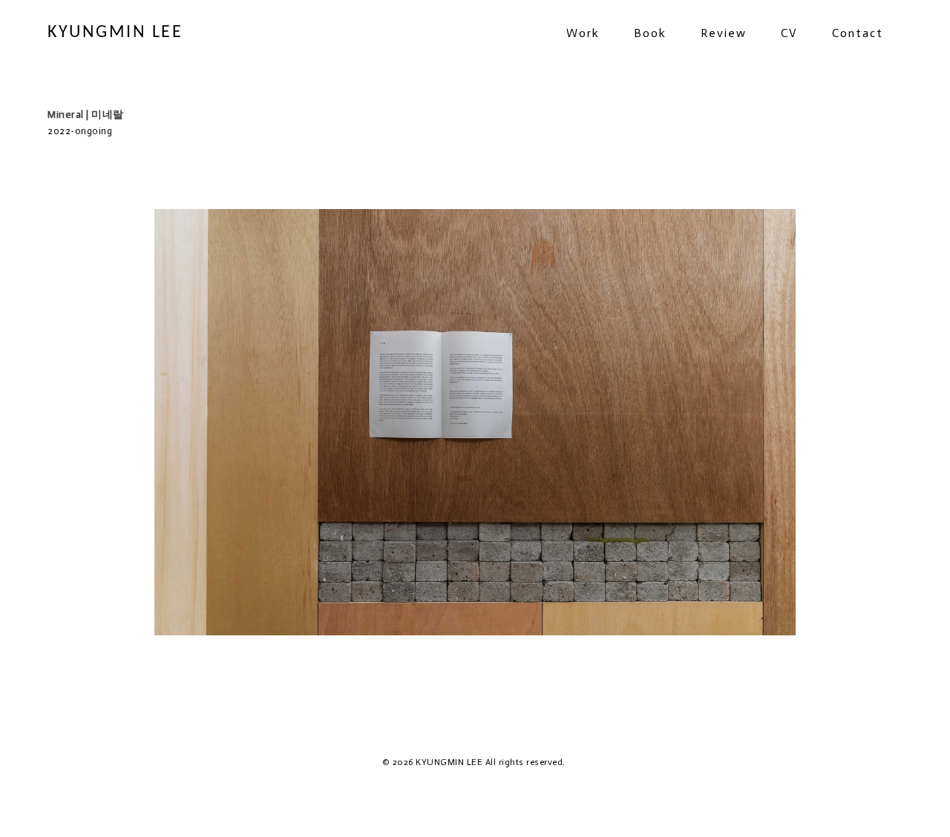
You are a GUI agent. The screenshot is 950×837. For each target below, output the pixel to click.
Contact (857, 33)
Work (583, 33)
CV (789, 33)
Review (724, 33)
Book (650, 33)
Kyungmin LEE (115, 33)
